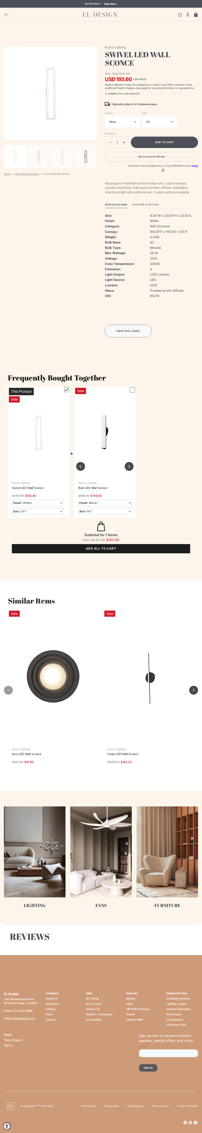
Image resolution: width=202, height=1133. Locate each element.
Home (7, 173)
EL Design (41, 1105)
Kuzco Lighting (21, 482)
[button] (6, 14)
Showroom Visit (176, 1024)
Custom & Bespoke (178, 1009)
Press (49, 1014)
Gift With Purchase (137, 1009)
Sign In (8, 1045)
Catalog (50, 1009)
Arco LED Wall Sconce (26, 754)
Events (130, 1014)
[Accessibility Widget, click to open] (7, 1126)
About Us (51, 998)
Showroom (52, 1003)
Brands (130, 998)
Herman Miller (134, 1019)
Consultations (174, 1019)
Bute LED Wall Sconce (92, 488)
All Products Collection (27, 173)
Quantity (110, 133)
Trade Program (13, 1040)
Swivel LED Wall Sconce (28, 488)
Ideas (129, 1003)
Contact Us (93, 1009)
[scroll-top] (193, 1112)
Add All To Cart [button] (101, 548)
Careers (50, 1019)
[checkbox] (66, 389)
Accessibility (94, 1019)
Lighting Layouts (176, 1003)
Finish (108, 113)
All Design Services (178, 998)
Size (144, 113)
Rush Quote (173, 1014)
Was (94, 540)
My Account (93, 1003)
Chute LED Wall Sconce (122, 754)
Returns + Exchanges (99, 1014)
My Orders (92, 998)
